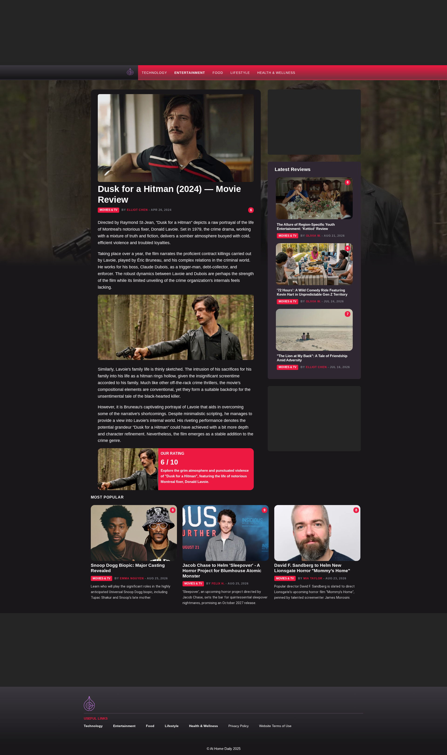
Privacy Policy (238, 726)
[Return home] (130, 72)
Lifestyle (240, 73)
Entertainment (189, 73)
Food (218, 73)
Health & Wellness (276, 73)
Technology (154, 73)
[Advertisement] (223, 32)
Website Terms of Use (275, 726)
